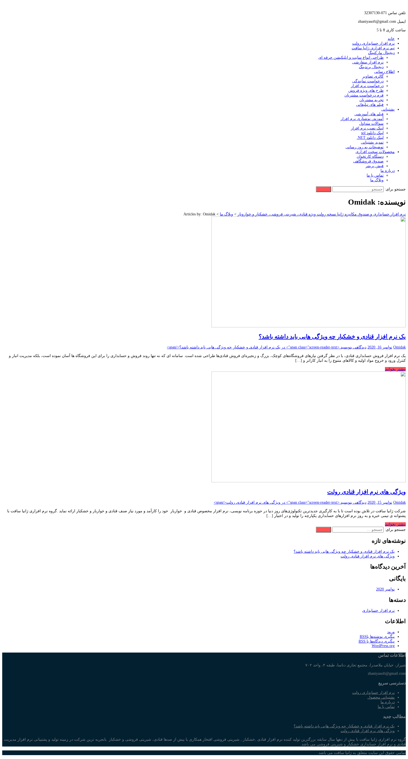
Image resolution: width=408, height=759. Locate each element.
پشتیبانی (388, 109)
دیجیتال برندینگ (371, 67)
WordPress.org (383, 646)
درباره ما (388, 171)
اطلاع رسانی (384, 72)
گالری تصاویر (373, 76)
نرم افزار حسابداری (378, 610)
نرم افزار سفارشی (368, 62)
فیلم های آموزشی (369, 114)
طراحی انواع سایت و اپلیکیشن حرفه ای (351, 57)
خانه (391, 39)
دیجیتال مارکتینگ (381, 53)
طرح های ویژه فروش (366, 90)
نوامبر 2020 (385, 589)
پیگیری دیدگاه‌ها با (377, 641)
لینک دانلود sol (372, 133)
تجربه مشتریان (371, 100)
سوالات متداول (371, 123)
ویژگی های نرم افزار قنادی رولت (366, 491)
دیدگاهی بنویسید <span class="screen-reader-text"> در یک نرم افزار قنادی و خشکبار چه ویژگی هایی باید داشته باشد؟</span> (266, 347)
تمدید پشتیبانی (372, 142)
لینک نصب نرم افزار (367, 128)
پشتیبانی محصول (381, 697)
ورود (391, 632)
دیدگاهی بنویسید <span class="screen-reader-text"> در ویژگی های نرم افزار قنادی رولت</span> (290, 502)
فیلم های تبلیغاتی (370, 105)
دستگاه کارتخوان (370, 156)
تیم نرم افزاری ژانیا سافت (373, 48)
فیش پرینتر (375, 166)
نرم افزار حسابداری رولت (373, 43)
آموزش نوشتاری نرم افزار (362, 119)
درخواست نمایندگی (368, 81)
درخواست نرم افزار (367, 86)
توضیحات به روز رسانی (365, 147)
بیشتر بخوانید (395, 369)
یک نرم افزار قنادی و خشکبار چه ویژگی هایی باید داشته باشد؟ (332, 336)
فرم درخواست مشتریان (364, 95)
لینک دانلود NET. (370, 138)
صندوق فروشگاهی (368, 161)
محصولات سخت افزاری (375, 152)
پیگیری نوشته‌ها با (377, 637)
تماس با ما (375, 175)
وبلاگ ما (377, 180)
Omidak (399, 347)
